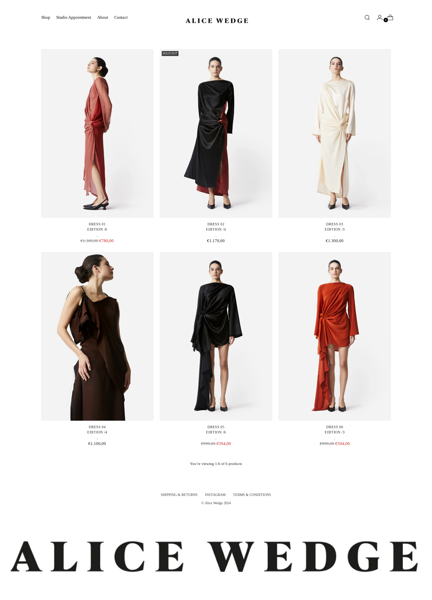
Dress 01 (97, 224)
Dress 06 (334, 427)
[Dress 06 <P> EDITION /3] (334, 336)
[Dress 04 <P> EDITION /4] (97, 336)
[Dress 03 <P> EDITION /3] (334, 133)
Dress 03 (334, 224)
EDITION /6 (97, 229)
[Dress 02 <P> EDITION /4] (216, 133)
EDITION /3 (335, 229)
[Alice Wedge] (216, 17)
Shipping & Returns (179, 495)
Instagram (215, 495)
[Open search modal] (367, 18)
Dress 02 (216, 224)
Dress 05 (216, 427)
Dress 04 (97, 427)
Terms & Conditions (252, 495)
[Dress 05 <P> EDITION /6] (216, 336)
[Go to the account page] (378, 18)
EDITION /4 (216, 229)
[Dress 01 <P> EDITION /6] (97, 133)
